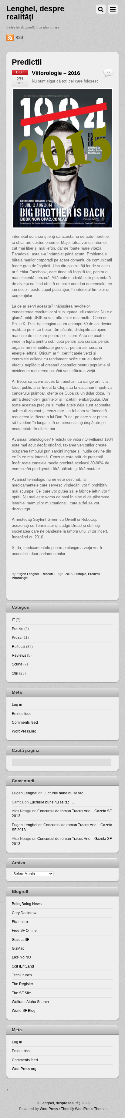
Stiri (15, 673)
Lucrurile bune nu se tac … (65, 793)
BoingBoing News (27, 904)
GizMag (18, 948)
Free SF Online (24, 930)
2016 (69, 574)
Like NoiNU (21, 957)
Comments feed (25, 722)
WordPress (49, 1109)
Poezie (17, 629)
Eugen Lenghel (28, 574)
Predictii (94, 574)
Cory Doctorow (24, 913)
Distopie (80, 574)
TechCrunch (22, 975)
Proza (17, 637)
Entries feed (22, 714)
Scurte (17, 664)
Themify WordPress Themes (84, 1109)
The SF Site (21, 993)
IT (13, 620)
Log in (17, 704)
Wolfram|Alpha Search (30, 1002)
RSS (19, 37)
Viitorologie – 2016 (56, 73)
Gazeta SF (20, 939)
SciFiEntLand (23, 966)
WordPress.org (24, 731)
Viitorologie (20, 578)
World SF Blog (23, 1010)
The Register (22, 984)
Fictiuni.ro (20, 922)
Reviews (19, 655)
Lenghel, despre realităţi (60, 1103)
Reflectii (47, 574)
